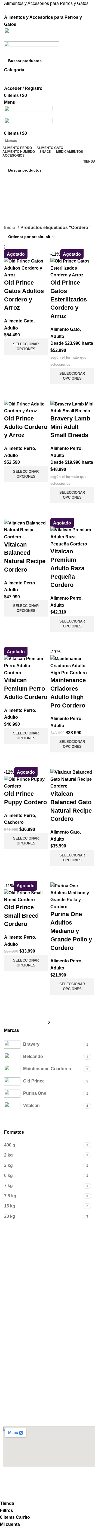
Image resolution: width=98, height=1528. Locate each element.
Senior (9, 1268)
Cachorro (14, 822)
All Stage (11, 1278)
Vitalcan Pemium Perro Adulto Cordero (25, 688)
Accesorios (15, 1292)
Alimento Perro (19, 448)
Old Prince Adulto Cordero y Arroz (25, 427)
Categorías (16, 221)
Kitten (8, 1335)
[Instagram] (24, 1481)
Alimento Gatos (20, 1326)
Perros (9, 1302)
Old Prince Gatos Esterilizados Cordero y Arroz (68, 299)
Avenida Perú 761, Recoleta (28, 1402)
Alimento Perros (21, 1240)
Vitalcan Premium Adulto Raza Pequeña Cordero (67, 568)
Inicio (10, 227)
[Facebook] (9, 1481)
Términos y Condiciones (25, 1368)
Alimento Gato (18, 321)
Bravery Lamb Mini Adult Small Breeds (70, 427)
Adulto (11, 328)
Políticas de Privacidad (24, 1377)
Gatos (8, 1311)
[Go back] (11, 194)
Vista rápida (11, 361)
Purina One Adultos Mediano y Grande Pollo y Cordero (71, 931)
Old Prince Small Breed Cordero (21, 916)
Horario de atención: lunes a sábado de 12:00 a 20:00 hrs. (47, 1413)
